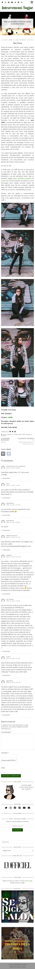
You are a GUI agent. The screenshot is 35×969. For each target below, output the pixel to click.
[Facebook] (18, 2)
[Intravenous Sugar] (17, 7)
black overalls (8, 434)
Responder (6, 478)
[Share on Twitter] (12, 431)
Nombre (5, 753)
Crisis (5, 440)
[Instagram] (5, 2)
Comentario (6, 732)
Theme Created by (17, 966)
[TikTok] (15, 2)
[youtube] (24, 807)
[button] (32, 2)
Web (3, 768)
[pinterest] (19, 807)
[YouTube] (12, 2)
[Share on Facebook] (10, 431)
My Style (23, 39)
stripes (3, 435)
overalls (29, 434)
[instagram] (11, 807)
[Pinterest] (8, 2)
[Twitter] (2, 2)
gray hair (22, 434)
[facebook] (15, 807)
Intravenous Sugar (20, 964)
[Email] (29, 807)
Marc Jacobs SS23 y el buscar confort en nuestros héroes (17, 23)
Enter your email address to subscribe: (17, 821)
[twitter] (6, 807)
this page (29, 881)
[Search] (21, 2)
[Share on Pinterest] (15, 431)
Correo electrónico (9, 760)
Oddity (10, 417)
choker (16, 434)
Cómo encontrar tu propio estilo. (26, 441)
